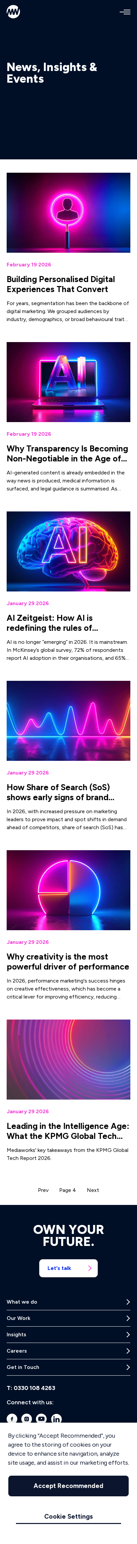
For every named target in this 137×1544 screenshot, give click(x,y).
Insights (16, 1334)
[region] (68, 1483)
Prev (43, 1190)
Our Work (18, 1318)
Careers (17, 1351)
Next (93, 1190)
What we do (22, 1302)
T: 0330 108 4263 (31, 1388)
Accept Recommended (68, 1486)
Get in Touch (23, 1367)
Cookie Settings (68, 1516)
